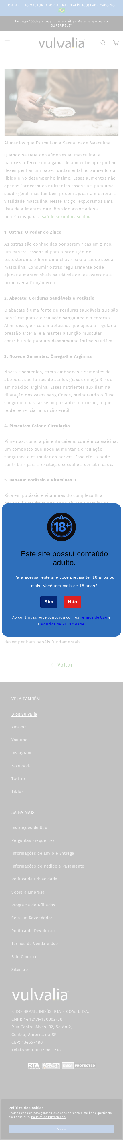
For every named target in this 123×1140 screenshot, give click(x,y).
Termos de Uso (94, 617)
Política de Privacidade (62, 624)
